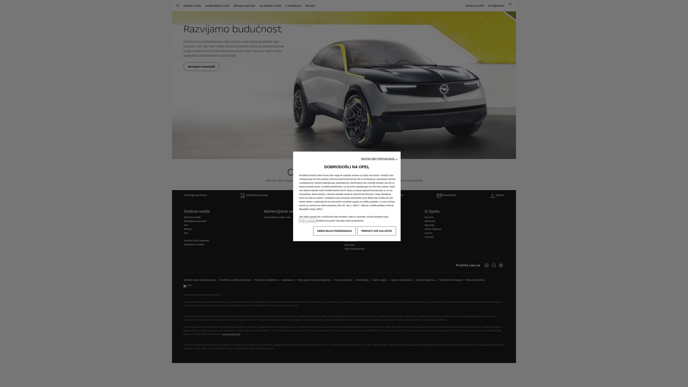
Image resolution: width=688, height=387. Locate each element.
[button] (379, 158)
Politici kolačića (307, 220)
